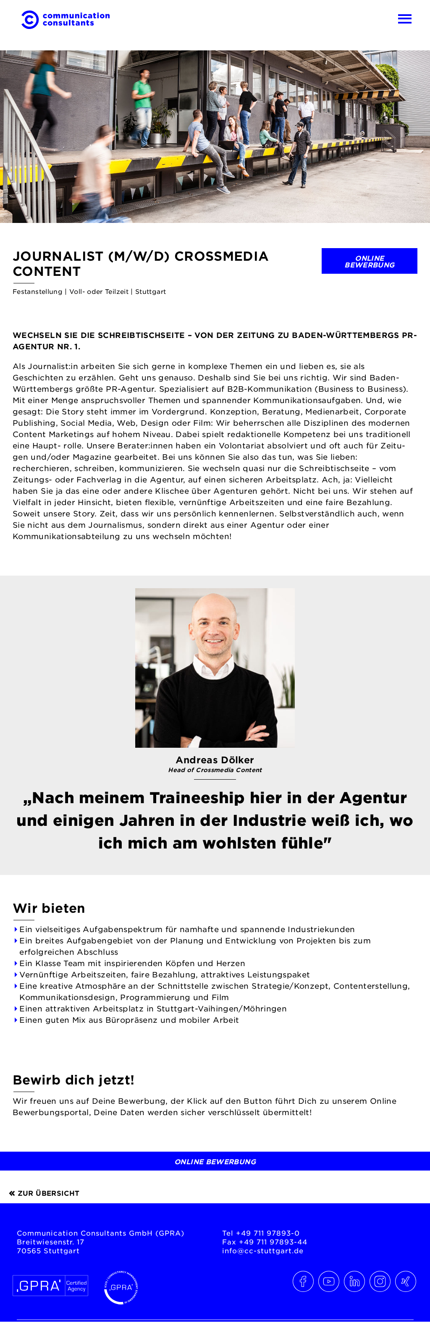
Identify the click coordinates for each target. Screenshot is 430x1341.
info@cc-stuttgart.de (263, 1250)
